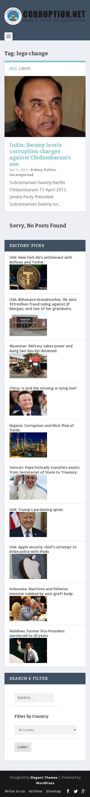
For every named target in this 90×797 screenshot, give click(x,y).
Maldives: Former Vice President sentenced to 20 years (37, 633)
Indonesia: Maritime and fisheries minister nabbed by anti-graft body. (42, 591)
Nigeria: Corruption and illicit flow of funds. (42, 427)
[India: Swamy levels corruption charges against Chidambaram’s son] (45, 106)
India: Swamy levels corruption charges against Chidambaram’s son (40, 154)
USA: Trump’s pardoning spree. (37, 509)
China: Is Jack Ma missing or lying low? (43, 388)
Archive (35, 791)
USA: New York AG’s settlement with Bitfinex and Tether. (41, 259)
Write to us (15, 791)
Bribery (36, 170)
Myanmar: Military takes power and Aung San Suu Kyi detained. (41, 348)
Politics (50, 170)
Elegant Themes (44, 777)
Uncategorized (21, 175)
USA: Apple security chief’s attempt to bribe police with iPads (43, 549)
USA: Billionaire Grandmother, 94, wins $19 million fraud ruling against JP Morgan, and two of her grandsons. (43, 304)
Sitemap (53, 791)
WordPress (45, 783)
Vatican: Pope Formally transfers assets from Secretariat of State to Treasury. (45, 469)
